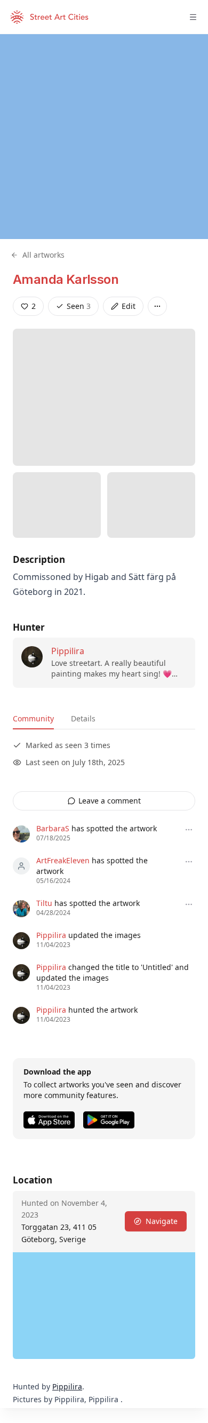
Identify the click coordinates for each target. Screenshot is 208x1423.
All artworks (43, 255)
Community (33, 718)
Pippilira (67, 651)
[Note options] (188, 829)
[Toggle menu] (193, 17)
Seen (79, 306)
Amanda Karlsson (65, 279)
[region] (104, 136)
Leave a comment (109, 801)
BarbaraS (52, 828)
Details (83, 718)
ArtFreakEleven (63, 860)
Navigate (162, 1221)
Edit (128, 306)
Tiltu (44, 903)
